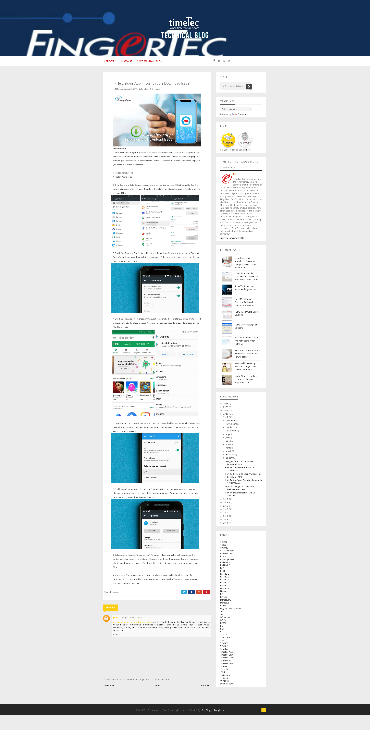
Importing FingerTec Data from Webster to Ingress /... (239, 488)
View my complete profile (232, 238)
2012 (226, 519)
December (231, 420)
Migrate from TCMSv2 (230, 608)
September (231, 430)
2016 (226, 505)
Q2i (221, 614)
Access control (227, 550)
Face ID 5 (224, 585)
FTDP (222, 571)
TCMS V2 (224, 643)
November (231, 423)
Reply (115, 634)
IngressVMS (225, 599)
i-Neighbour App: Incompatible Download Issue (239, 463)
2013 (226, 516)
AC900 (223, 544)
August (229, 434)
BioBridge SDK (227, 559)
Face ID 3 (224, 576)
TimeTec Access (227, 651)
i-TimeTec (225, 669)
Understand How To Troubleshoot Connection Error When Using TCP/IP (247, 276)
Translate (242, 114)
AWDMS (224, 547)
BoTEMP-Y (225, 565)
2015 (226, 509)
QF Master (225, 617)
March (229, 451)
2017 (226, 502)
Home (158, 685)
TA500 (223, 640)
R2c (222, 628)
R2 (221, 625)
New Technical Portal (150, 61)
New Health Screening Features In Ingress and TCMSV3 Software (246, 366)
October (230, 427)
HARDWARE (126, 61)
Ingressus (224, 602)
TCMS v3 (224, 646)
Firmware (224, 591)
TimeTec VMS (226, 663)
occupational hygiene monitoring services (132, 622)
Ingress (223, 597)
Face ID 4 (224, 579)
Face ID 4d (225, 582)
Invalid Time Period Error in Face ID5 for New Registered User (246, 379)
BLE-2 (223, 556)
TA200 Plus (225, 637)
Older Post (206, 685)
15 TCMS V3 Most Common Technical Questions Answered (244, 302)
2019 (226, 417)
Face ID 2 (224, 573)
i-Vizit (222, 672)
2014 (226, 512)
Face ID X (224, 588)
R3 (221, 631)
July (227, 437)
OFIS (222, 611)
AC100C (223, 542)
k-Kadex (224, 678)
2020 (226, 413)
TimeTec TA (226, 660)
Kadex (223, 605)
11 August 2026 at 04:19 (130, 617)
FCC (222, 568)
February (230, 454)
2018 (226, 499)
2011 (226, 522)
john (115, 617)
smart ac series (227, 683)
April (228, 447)
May (228, 444)
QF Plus (223, 620)
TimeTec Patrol (227, 657)
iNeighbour (225, 675)
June (228, 441)
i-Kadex (223, 666)
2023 (226, 403)
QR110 (223, 623)
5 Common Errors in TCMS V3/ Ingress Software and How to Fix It (247, 353)
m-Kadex (224, 680)
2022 (226, 407)
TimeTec (224, 649)
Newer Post (108, 685)
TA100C (223, 634)
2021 (226, 410)
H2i (221, 594)
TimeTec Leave (227, 654)
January (229, 457)
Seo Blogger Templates (213, 710)
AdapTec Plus (226, 553)
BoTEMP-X (225, 562)
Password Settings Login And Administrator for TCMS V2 (246, 340)
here (248, 149)
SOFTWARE (110, 61)
